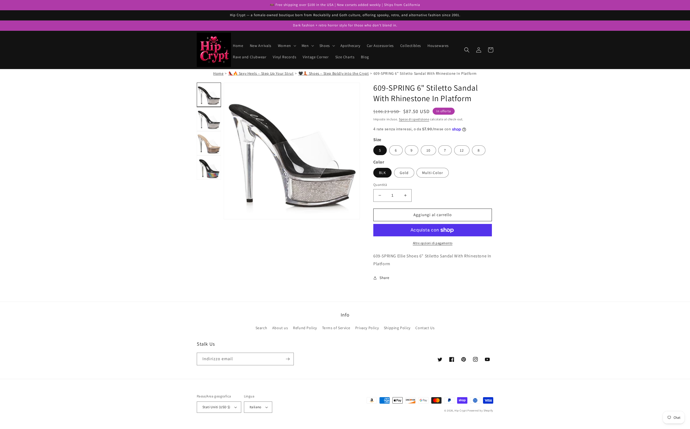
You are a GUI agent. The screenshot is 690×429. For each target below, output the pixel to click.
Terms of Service (336, 327)
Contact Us (424, 327)
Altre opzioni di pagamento (433, 243)
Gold (404, 172)
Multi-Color (432, 172)
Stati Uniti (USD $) (216, 407)
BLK (382, 172)
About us (280, 327)
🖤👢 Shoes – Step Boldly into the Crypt (333, 73)
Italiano (255, 407)
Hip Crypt (460, 410)
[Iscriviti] (288, 359)
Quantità (380, 184)
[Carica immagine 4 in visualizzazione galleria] (209, 167)
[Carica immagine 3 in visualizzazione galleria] (209, 143)
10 (428, 150)
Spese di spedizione (414, 119)
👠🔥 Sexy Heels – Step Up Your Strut (261, 73)
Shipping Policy (397, 327)
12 (462, 150)
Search (261, 327)
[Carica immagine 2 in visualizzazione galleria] (209, 119)
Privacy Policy (367, 327)
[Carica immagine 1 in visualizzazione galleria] (209, 95)
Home (218, 73)
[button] (286, 45)
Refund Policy (305, 327)
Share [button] (384, 277)
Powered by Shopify (480, 410)
